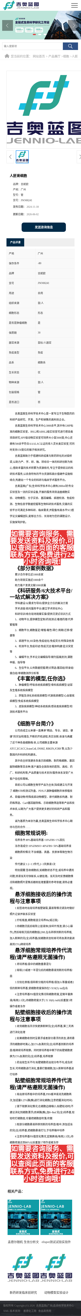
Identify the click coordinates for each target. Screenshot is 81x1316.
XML (6, 1311)
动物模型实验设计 (56, 1292)
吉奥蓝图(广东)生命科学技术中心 (55, 1305)
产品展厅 (54, 56)
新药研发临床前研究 (23, 1292)
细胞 (66, 56)
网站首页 (39, 56)
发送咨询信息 (44, 227)
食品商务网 (44, 1311)
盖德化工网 (29, 1311)
